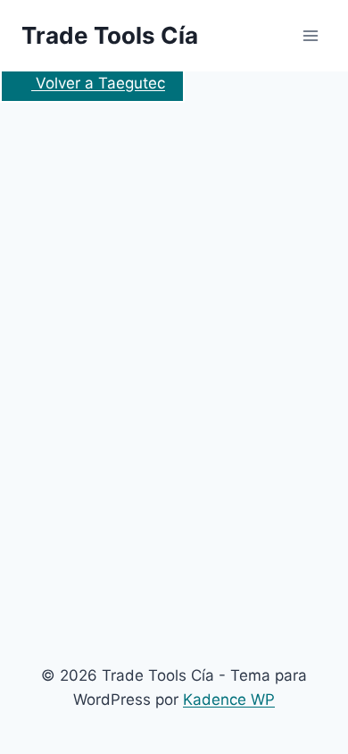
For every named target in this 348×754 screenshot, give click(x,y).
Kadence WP (229, 699)
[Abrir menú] (310, 35)
